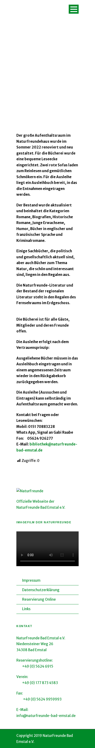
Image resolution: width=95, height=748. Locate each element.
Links (26, 609)
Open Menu (74, 9)
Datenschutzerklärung (40, 590)
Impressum (31, 580)
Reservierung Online (39, 599)
